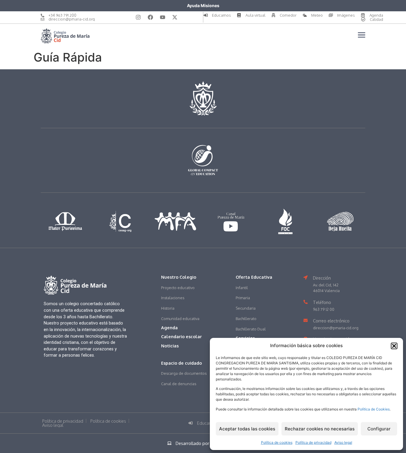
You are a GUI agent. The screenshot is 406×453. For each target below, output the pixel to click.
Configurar (379, 429)
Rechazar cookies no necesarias (320, 429)
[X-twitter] (174, 17)
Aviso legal (343, 442)
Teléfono (322, 302)
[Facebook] (150, 17)
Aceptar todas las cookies (247, 429)
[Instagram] (138, 17)
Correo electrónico (331, 320)
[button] (394, 346)
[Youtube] (162, 17)
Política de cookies (276, 442)
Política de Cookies (374, 409)
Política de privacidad (313, 442)
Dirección (322, 277)
